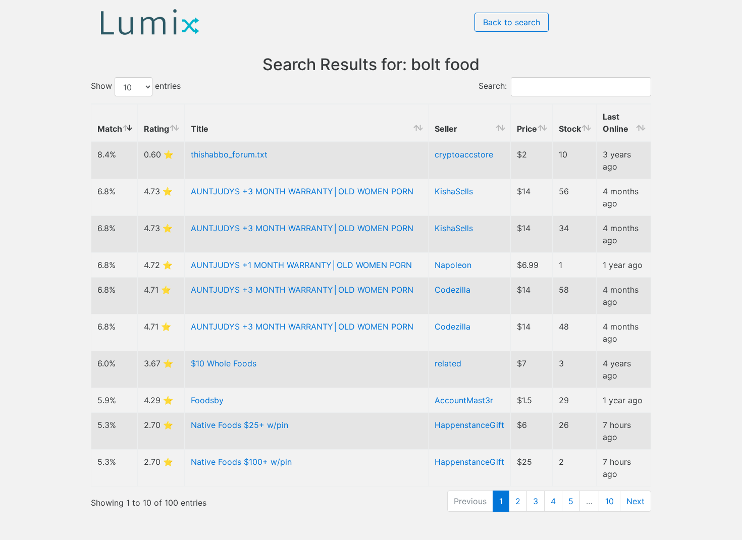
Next (635, 501)
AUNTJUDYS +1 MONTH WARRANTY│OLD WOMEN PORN (301, 265)
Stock (570, 129)
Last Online (615, 123)
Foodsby (207, 400)
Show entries (136, 86)
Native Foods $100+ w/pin (241, 462)
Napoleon (453, 265)
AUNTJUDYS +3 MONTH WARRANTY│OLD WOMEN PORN (302, 191)
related (448, 363)
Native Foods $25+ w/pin (239, 425)
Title (199, 129)
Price (527, 129)
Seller (446, 129)
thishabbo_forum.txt (229, 154)
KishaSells (454, 191)
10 (609, 501)
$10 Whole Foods (223, 363)
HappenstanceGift (469, 425)
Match (109, 129)
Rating (156, 129)
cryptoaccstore (464, 154)
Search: (493, 86)
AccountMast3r (464, 400)
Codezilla (452, 290)
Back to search (511, 22)
